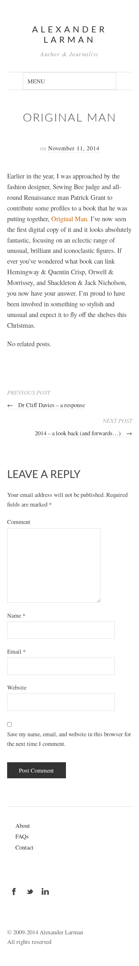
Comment (18, 522)
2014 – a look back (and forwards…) (83, 433)
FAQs (22, 836)
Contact (24, 847)
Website (16, 687)
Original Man (69, 218)
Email (16, 651)
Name (16, 615)
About (22, 825)
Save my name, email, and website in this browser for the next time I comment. (69, 739)
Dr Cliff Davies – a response (46, 405)
